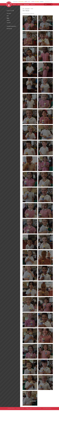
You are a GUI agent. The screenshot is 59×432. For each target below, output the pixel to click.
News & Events (27, 8)
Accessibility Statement (20, 408)
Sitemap (27, 408)
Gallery (32, 8)
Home (23, 8)
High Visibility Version (11, 408)
